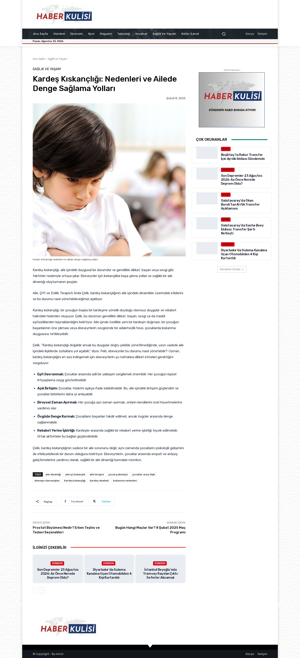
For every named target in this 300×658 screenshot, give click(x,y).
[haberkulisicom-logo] (64, 14)
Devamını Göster (230, 269)
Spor (225, 149)
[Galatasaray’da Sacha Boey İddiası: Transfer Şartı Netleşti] (207, 228)
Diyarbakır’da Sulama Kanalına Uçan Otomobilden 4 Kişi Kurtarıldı (109, 574)
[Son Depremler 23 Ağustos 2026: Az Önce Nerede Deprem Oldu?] (207, 178)
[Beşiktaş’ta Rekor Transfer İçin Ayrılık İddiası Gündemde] (207, 157)
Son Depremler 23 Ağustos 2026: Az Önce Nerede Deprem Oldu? (58, 574)
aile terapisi (97, 474)
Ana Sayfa (39, 59)
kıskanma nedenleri (125, 480)
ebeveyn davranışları (47, 480)
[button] (224, 34)
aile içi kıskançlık (75, 474)
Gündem (57, 563)
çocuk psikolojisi (118, 474)
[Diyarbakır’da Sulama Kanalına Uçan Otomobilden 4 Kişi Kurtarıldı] (207, 253)
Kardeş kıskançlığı (74, 480)
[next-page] (42, 590)
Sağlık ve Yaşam (57, 59)
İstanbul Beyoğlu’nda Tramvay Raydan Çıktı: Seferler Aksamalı (160, 574)
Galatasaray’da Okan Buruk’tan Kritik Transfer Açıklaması (240, 204)
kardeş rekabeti (99, 480)
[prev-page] (35, 590)
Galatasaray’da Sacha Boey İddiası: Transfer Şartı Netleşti (242, 229)
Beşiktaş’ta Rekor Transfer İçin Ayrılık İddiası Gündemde (243, 157)
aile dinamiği (53, 474)
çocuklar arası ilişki (143, 474)
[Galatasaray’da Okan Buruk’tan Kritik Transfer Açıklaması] (207, 203)
